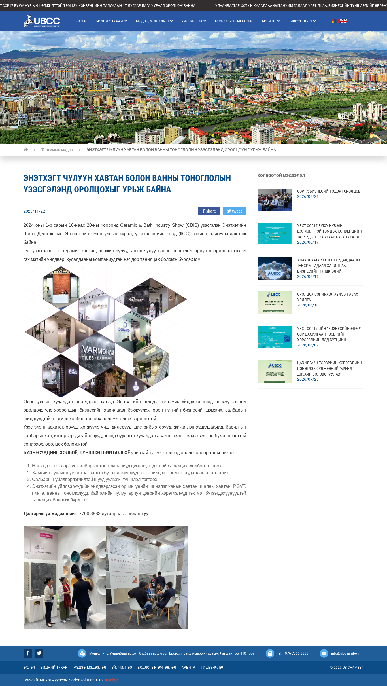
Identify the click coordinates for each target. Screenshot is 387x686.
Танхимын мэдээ (57, 149)
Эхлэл (81, 21)
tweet (236, 211)
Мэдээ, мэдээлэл (152, 21)
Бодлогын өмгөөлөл (234, 21)
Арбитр (268, 21)
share (210, 211)
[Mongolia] (330, 21)
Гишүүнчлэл (300, 21)
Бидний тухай (109, 21)
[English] (344, 21)
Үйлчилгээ (192, 21)
